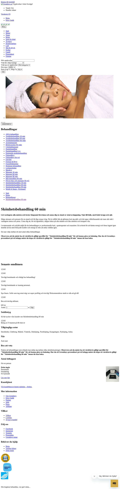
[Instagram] (4, 24)
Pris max (4, 67)
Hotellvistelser (11, 44)
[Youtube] (7, 24)
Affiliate (9, 406)
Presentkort (10, 54)
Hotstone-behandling (13, 166)
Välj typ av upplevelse (9, 65)
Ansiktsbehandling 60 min (15, 138)
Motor (8, 33)
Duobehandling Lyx (13, 151)
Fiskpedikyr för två (13, 157)
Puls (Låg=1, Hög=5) (9, 69)
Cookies (9, 418)
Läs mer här (5, 378)
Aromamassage (11, 143)
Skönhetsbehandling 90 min (16, 187)
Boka (8, 18)
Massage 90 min (12, 176)
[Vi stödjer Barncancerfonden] (7, 471)
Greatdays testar (11, 437)
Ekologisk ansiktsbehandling (16, 153)
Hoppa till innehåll (8, 2)
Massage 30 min (12, 172)
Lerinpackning (11, 168)
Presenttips (10, 435)
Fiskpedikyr (10, 155)
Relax (8, 37)
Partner (8, 400)
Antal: (3, 307)
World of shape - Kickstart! (16, 189)
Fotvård (8, 160)
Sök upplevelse (6, 60)
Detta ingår (10, 451)
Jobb (7, 402)
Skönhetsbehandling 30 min (16, 183)
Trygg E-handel (11, 420)
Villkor (8, 415)
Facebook (9, 429)
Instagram (9, 431)
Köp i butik (10, 20)
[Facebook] (2, 24)
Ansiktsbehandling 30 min (15, 136)
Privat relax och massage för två (17, 181)
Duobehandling (11, 149)
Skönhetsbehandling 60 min (16, 185)
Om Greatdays (11, 396)
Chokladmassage (12, 147)
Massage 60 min (12, 174)
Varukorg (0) (5, 14)
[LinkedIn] (9, 24)
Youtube (9, 433)
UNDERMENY (7, 124)
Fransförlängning (12, 164)
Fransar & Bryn (11, 162)
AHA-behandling (12, 134)
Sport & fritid (10, 39)
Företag (8, 56)
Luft (7, 46)
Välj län (4, 63)
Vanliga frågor (11, 448)
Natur (8, 35)
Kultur (8, 50)
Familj (8, 52)
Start (7, 31)
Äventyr (9, 41)
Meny (4, 27)
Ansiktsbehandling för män (16, 141)
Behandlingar (11, 197)
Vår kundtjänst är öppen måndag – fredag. (16, 387)
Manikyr (9, 170)
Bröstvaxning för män (14, 145)
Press (7, 404)
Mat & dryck (10, 48)
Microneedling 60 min (14, 179)
